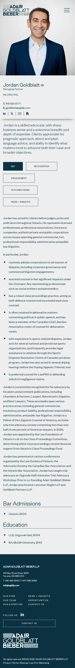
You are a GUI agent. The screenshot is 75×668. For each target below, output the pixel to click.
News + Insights (39, 596)
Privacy (6, 662)
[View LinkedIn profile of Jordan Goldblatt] (4, 114)
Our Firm (9, 596)
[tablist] (37, 327)
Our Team (9, 600)
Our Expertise (13, 604)
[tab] (13, 166)
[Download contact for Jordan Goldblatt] (18, 114)
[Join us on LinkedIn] (22, 615)
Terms (15, 662)
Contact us (29, 623)
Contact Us (36, 604)
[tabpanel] (37, 350)
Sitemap (24, 662)
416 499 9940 (12, 580)
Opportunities (38, 600)
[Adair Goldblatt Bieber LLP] (16, 10)
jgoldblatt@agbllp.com (18, 107)
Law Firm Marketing (39, 662)
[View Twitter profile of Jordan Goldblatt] (10, 114)
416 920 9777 (13, 103)
